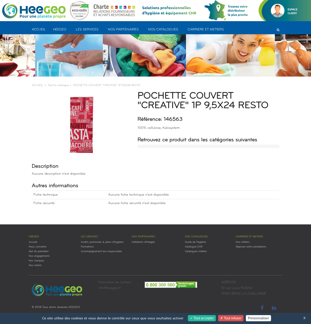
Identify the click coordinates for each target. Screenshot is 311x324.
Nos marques (36, 260)
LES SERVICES (87, 29)
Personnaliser (258, 318)
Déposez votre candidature (251, 247)
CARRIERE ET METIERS (206, 29)
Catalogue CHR (193, 247)
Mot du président (38, 251)
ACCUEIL (39, 29)
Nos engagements (39, 256)
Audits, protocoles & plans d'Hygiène (102, 242)
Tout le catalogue (58, 85)
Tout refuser (232, 318)
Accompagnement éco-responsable (101, 251)
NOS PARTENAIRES (123, 29)
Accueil (33, 242)
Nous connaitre (37, 247)
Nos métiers (243, 242)
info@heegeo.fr (109, 288)
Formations (87, 247)
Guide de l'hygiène (195, 242)
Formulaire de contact (114, 282)
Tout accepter (203, 318)
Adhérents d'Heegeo (143, 242)
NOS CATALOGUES (163, 29)
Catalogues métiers (196, 251)
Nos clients (35, 265)
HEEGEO (59, 29)
